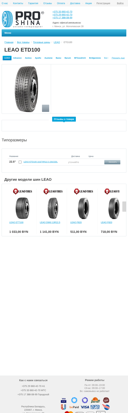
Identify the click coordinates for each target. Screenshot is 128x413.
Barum (67, 58)
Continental (109, 58)
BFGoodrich (80, 58)
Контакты (18, 3)
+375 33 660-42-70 (62, 11)
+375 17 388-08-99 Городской (33, 394)
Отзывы (47, 3)
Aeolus (28, 58)
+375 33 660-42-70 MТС (33, 390)
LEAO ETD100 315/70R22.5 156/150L (41, 162)
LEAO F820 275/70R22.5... (108, 224)
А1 (33, 386)
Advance (17, 58)
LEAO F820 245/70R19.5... (77, 224)
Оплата (61, 3)
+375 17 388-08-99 (62, 17)
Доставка (75, 3)
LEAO (7, 58)
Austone (48, 58)
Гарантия (33, 3)
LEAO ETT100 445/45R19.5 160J (18, 224)
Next (124, 206)
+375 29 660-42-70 (62, 14)
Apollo (38, 58)
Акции (88, 3)
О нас (5, 3)
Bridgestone (95, 58)
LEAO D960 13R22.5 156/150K (50, 224)
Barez (58, 58)
